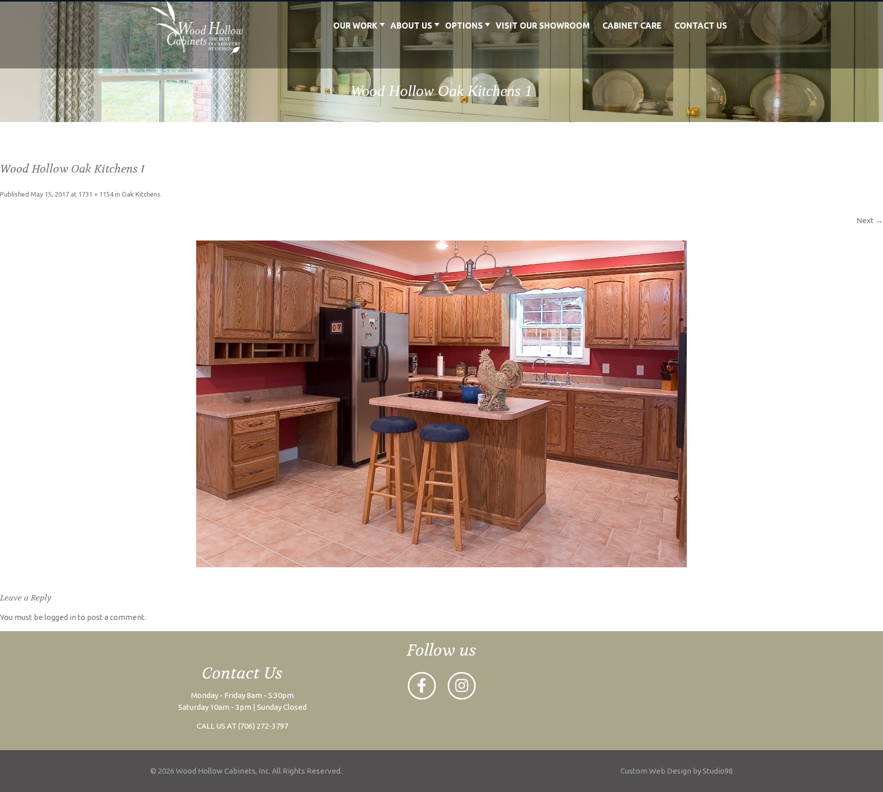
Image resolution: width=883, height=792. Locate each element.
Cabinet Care (632, 25)
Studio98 (718, 770)
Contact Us (701, 25)
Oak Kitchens (141, 194)
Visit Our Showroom (543, 25)
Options (464, 25)
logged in (60, 617)
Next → (869, 220)
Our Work (355, 25)
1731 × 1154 (95, 194)
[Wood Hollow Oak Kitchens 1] (441, 404)
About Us (411, 25)
